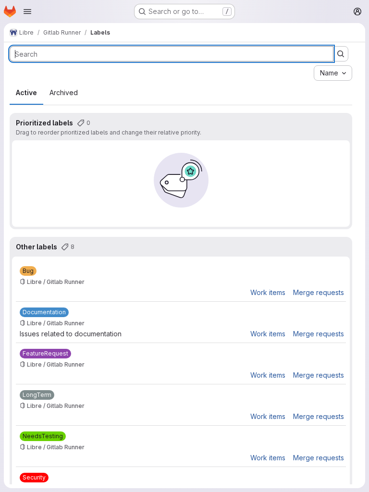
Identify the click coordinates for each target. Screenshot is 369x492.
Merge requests (318, 292)
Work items (267, 292)
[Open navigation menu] (27, 11)
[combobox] (333, 73)
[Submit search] (340, 54)
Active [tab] (26, 92)
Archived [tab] (63, 92)
